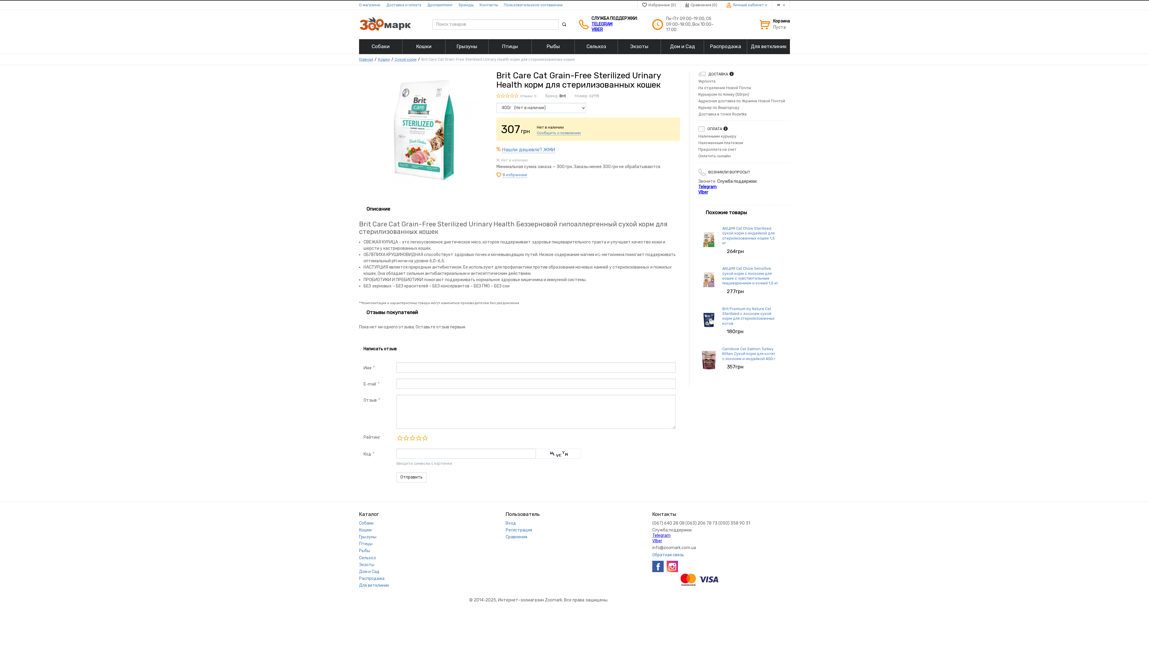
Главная (366, 59)
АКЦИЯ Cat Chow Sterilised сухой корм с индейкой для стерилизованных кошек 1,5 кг (748, 235)
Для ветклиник (374, 585)
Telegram (602, 24)
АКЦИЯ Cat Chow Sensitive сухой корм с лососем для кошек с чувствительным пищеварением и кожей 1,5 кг (750, 275)
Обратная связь (668, 554)
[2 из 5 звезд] (406, 438)
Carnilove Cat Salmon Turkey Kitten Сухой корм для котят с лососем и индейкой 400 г (748, 354)
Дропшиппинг (440, 5)
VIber (597, 29)
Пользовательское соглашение (533, 5)
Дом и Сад (369, 571)
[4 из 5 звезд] (418, 438)
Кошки (384, 59)
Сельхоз (367, 557)
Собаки (366, 523)
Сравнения (516, 537)
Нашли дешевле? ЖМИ (528, 150)
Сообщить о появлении (559, 133)
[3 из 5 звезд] (412, 438)
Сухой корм (406, 59)
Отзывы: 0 (528, 96)
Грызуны (367, 537)
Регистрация (519, 530)
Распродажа (371, 578)
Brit (563, 96)
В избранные (515, 175)
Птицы (366, 543)
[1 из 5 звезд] (399, 438)
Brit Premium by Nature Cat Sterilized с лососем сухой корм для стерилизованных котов (748, 316)
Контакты (489, 5)
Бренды (466, 5)
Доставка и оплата (403, 5)
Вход (511, 523)
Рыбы (364, 550)
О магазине (369, 5)
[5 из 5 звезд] (425, 438)
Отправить (411, 477)
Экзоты (366, 564)
